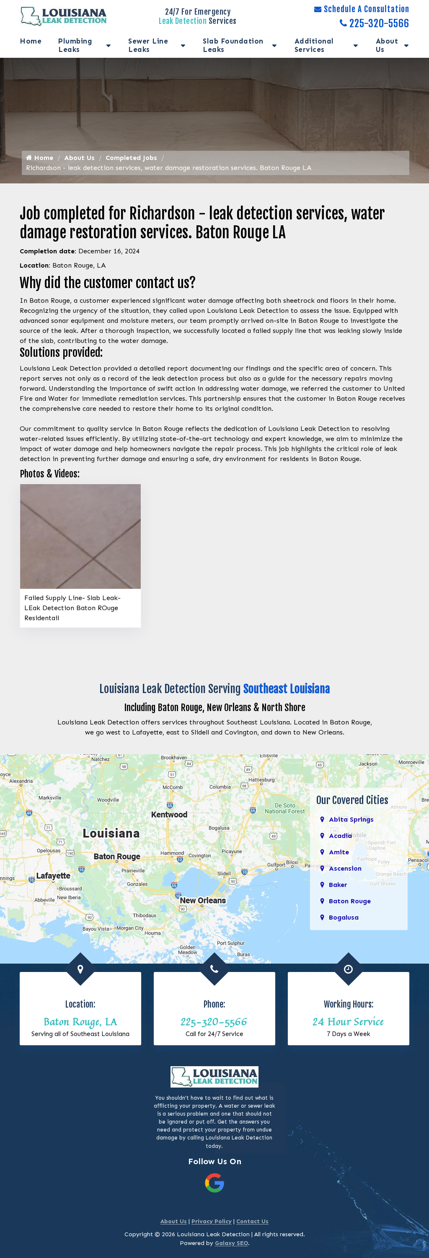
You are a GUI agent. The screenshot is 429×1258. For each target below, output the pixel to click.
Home (30, 41)
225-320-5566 (379, 23)
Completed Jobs (131, 158)
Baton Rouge (350, 901)
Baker (338, 885)
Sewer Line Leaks (148, 45)
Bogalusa (344, 917)
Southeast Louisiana (286, 689)
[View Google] (214, 1182)
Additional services (314, 45)
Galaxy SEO (231, 1243)
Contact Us (252, 1221)
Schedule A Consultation (366, 9)
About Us (387, 45)
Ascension (345, 868)
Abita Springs (351, 819)
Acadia (340, 836)
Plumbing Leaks (75, 45)
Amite (339, 852)
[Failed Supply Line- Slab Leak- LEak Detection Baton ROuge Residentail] (80, 536)
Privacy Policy (211, 1221)
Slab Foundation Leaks (233, 45)
